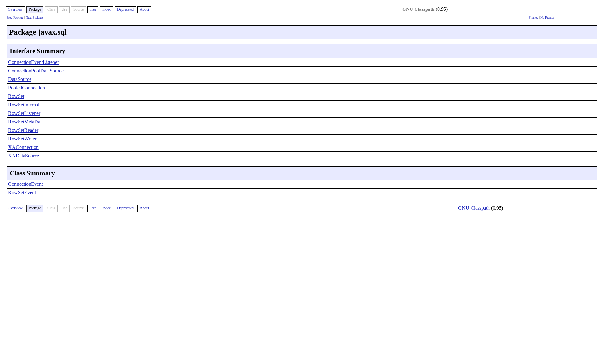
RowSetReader (23, 130)
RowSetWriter (22, 138)
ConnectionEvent (25, 184)
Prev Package (15, 17)
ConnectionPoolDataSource (36, 70)
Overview (15, 9)
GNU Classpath (418, 9)
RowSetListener (24, 113)
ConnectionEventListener (33, 62)
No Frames (547, 17)
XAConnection (23, 147)
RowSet (16, 96)
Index (106, 9)
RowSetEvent (22, 192)
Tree (93, 9)
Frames (533, 17)
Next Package (34, 17)
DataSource (19, 79)
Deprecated (125, 9)
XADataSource (23, 155)
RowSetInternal (23, 104)
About (144, 9)
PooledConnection (26, 87)
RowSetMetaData (26, 121)
